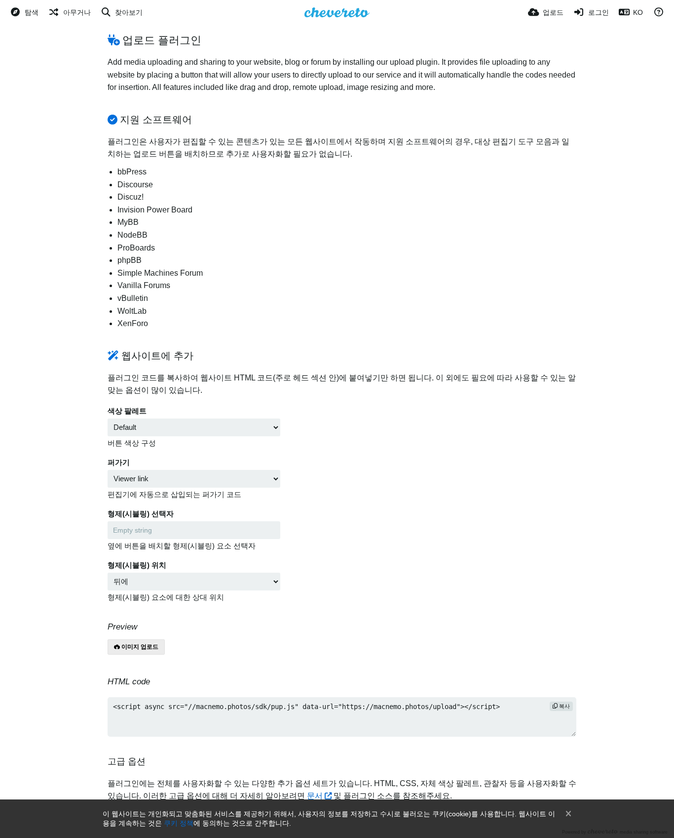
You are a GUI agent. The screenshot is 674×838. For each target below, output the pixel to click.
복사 (564, 706)
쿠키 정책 (178, 823)
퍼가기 (119, 462)
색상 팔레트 (127, 411)
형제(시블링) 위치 (137, 565)
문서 (315, 796)
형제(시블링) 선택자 (141, 514)
